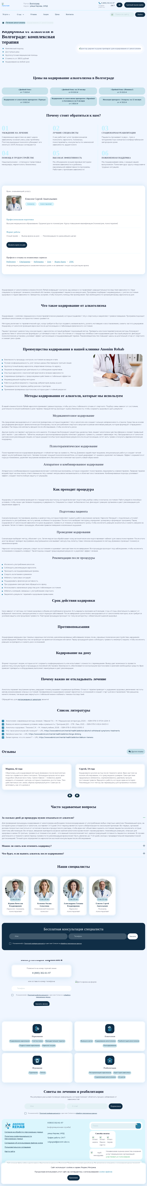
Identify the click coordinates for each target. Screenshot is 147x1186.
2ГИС (71, 262)
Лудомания (33, 1072)
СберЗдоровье (24, 262)
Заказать (132, 936)
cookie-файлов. (106, 1172)
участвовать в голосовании (118, 1157)
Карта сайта (10, 1151)
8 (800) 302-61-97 (108, 3)
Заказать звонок (41, 1004)
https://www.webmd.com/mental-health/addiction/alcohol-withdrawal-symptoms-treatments (82, 731)
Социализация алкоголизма (105, 1077)
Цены (57, 14)
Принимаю (73, 1178)
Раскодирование (109, 1045)
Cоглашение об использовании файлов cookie (24, 1143)
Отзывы (33, 14)
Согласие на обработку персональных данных (24, 1132)
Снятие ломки (37, 1041)
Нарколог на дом (48, 1045)
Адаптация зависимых (122, 1072)
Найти (140, 14)
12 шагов (121, 1077)
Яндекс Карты (60, 262)
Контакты (70, 14)
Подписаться (116, 1106)
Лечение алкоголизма (15, 23)
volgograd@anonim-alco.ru (58, 1142)
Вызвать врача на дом (16, 245)
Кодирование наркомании (20, 1041)
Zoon (49, 262)
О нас (19, 14)
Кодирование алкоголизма (105, 1041)
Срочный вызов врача (134, 5)
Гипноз (42, 1072)
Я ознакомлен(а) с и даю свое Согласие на (47, 943)
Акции (46, 14)
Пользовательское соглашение (18, 1147)
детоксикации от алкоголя (29, 699)
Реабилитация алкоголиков (128, 1041)
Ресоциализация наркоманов (100, 1072)
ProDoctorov (11, 262)
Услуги (5, 14)
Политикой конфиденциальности (34, 943)
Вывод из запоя (86, 1041)
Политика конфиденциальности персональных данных (18, 1138)
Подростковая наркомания (29, 1045)
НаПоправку (39, 262)
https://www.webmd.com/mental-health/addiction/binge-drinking (55, 734)
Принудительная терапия (55, 1041)
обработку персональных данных (71, 943)
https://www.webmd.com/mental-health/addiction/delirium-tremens (66, 737)
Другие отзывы (137, 751)
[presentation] (70, 795)
